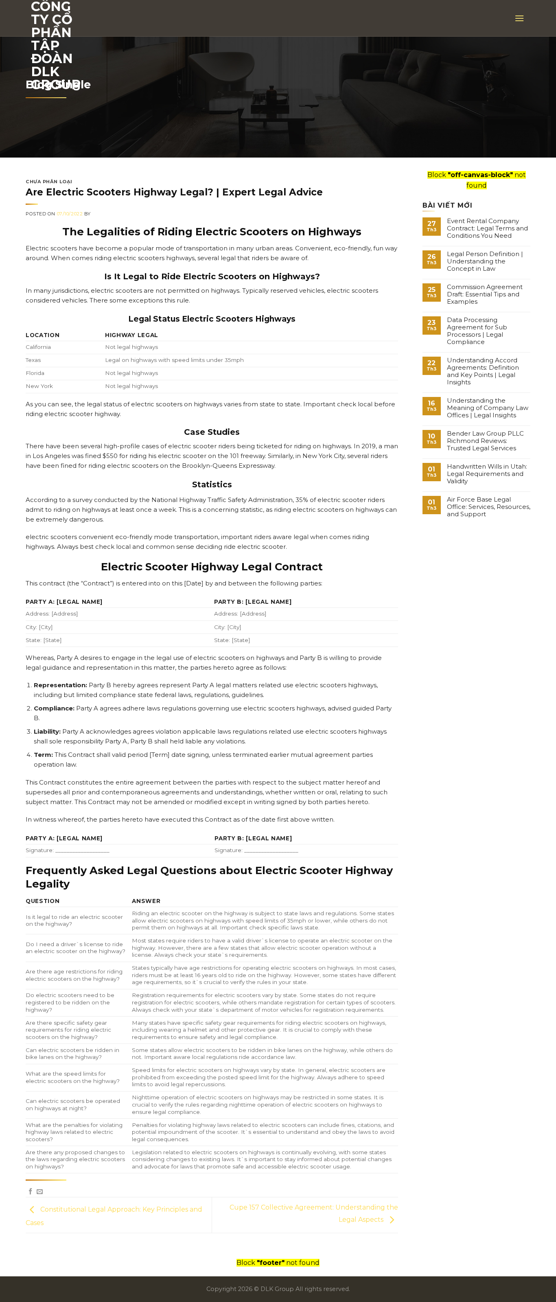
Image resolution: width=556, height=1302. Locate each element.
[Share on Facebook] (30, 1191)
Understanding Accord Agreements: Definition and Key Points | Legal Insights (483, 371)
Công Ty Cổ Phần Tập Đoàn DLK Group (56, 45)
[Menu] (519, 18)
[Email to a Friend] (40, 1191)
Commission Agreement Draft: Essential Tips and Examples (485, 294)
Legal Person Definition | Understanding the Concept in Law (485, 261)
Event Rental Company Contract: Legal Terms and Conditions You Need (487, 228)
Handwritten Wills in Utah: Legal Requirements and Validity (487, 474)
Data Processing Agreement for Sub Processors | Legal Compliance (477, 331)
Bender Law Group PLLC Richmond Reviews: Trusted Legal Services (485, 441)
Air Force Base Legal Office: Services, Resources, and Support (488, 507)
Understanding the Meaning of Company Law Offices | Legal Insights (487, 408)
